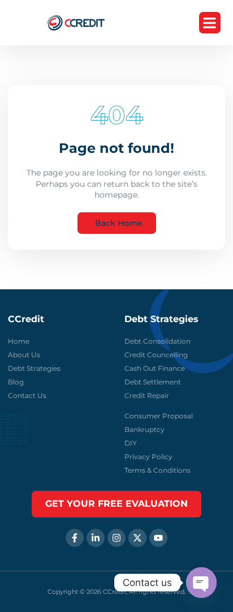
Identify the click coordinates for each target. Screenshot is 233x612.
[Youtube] (158, 538)
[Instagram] (116, 538)
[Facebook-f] (75, 538)
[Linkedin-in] (96, 538)
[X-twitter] (137, 538)
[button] (210, 22)
